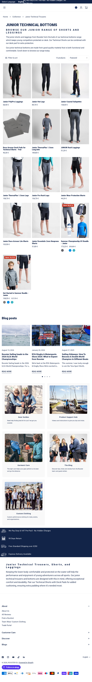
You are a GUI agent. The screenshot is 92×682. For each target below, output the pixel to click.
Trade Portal (7, 625)
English (85, 657)
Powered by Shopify (26, 663)
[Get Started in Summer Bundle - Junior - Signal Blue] (8, 302)
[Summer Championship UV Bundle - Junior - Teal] (73, 250)
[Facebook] (2, 657)
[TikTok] (18, 657)
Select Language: (9, 2)
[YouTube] (13, 657)
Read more (7, 371)
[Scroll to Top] (87, 669)
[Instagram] (8, 657)
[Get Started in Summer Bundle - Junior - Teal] (12, 302)
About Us (5, 611)
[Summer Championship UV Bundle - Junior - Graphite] (62, 250)
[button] (86, 7)
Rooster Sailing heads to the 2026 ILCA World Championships (15, 356)
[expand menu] (4, 7)
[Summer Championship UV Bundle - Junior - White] (66, 250)
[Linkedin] (23, 657)
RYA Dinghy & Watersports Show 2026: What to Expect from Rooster (44, 356)
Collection (16, 17)
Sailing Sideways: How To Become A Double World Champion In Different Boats (75, 356)
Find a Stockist (8, 618)
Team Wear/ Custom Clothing (14, 622)
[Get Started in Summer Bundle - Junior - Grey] (4, 302)
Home (5, 17)
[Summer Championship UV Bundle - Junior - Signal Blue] (70, 250)
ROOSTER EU (13, 663)
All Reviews (6, 614)
